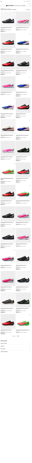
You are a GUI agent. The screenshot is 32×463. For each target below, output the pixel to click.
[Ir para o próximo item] (30, 6)
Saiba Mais (23, 5)
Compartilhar (28, 9)
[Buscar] (24, 1)
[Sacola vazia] (28, 1)
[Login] (26, 1)
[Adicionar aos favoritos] (14, 12)
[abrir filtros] (30, 3)
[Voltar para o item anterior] (1, 6)
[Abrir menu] (30, 1)
